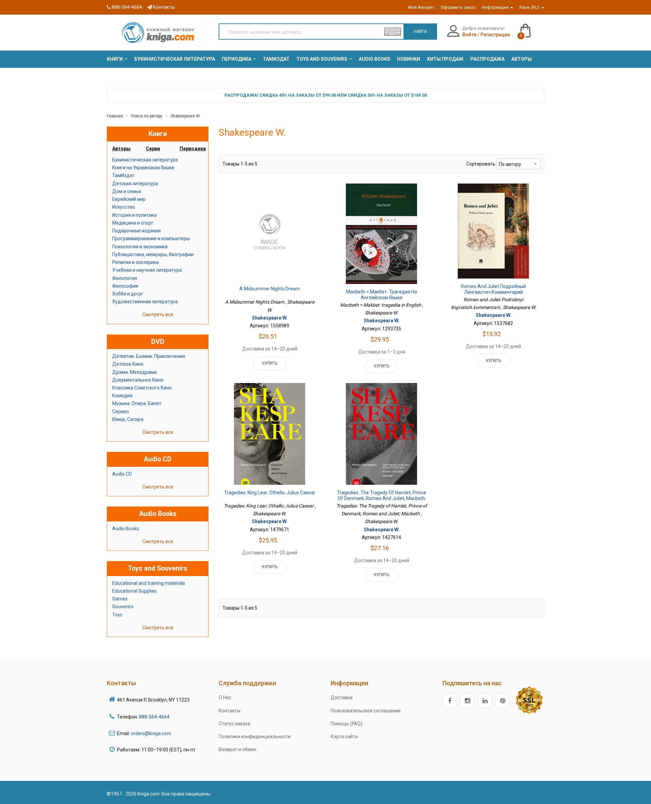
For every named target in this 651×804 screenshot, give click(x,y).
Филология (124, 278)
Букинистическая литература (145, 159)
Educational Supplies (134, 591)
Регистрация (495, 34)
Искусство (123, 207)
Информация (496, 7)
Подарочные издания (136, 230)
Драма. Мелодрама (134, 372)
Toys (117, 614)
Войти (469, 34)
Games (119, 598)
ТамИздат (123, 175)
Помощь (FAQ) (346, 723)
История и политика (134, 215)
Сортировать (480, 164)
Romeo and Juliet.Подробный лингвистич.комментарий (493, 289)
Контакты (163, 7)
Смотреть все (157, 314)
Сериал (120, 411)
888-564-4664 (126, 7)
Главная (115, 116)
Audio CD (122, 474)
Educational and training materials (148, 583)
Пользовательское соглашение (366, 710)
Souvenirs (123, 606)
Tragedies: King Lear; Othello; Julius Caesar (269, 492)
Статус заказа (234, 723)
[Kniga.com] (158, 32)
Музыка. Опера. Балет (136, 403)
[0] (532, 27)
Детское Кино (127, 364)
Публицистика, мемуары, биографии (153, 254)
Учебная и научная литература (147, 270)
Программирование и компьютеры (151, 238)
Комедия (122, 395)
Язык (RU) (530, 7)
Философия (125, 286)
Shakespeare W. (185, 116)
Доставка (342, 697)
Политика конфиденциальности (255, 736)
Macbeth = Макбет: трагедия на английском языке (381, 295)
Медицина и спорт (132, 223)
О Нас (225, 697)
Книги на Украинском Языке (143, 167)
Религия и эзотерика (135, 262)
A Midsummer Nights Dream (269, 288)
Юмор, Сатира (127, 419)
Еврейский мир (129, 199)
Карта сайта (344, 736)
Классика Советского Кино (142, 387)
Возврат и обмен (237, 749)
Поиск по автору (146, 116)
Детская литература (135, 183)
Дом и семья (126, 191)
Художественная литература (145, 301)
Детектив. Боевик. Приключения (148, 356)
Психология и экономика (139, 246)
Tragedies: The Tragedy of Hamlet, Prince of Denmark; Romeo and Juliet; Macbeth (381, 495)
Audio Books (125, 528)
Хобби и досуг (127, 293)
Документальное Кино (137, 380)
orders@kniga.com (151, 733)
